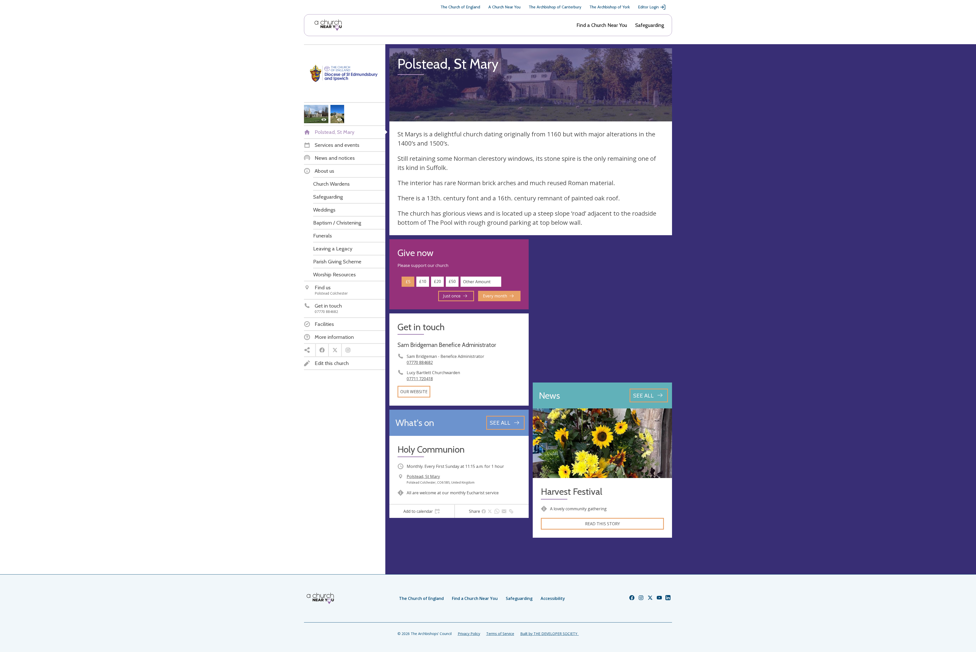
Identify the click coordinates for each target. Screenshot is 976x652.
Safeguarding (649, 25)
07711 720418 (420, 378)
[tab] (421, 511)
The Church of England (460, 7)
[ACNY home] (328, 25)
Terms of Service (500, 633)
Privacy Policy (469, 633)
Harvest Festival (571, 491)
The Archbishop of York (609, 7)
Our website (414, 391)
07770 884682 (420, 362)
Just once (452, 296)
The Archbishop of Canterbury (555, 7)
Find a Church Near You (601, 25)
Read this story (602, 524)
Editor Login (648, 7)
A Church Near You (504, 7)
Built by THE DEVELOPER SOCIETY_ (549, 633)
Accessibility (553, 598)
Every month (495, 296)
